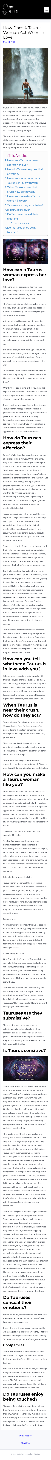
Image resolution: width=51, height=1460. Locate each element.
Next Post (25, 1443)
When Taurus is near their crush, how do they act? (22, 189)
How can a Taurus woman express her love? (22, 162)
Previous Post (25, 1435)
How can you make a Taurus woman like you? (23, 198)
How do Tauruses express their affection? (25, 171)
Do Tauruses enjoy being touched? (21, 230)
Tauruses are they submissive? (25, 205)
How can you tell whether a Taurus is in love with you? (23, 180)
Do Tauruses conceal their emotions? (22, 216)
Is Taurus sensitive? (18, 209)
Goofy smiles (21, 223)
